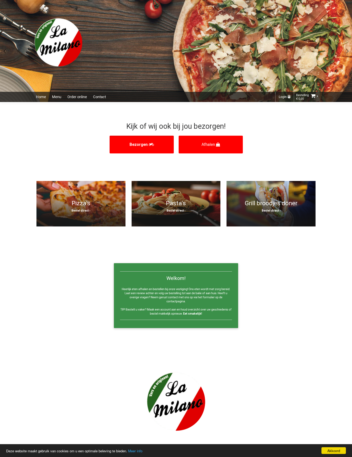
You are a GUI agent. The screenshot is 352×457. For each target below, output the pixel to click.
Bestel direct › (81, 210)
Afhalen (208, 144)
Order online (77, 97)
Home (41, 97)
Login (283, 97)
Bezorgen (139, 144)
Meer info (135, 450)
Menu (56, 97)
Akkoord (333, 450)
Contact (99, 97)
